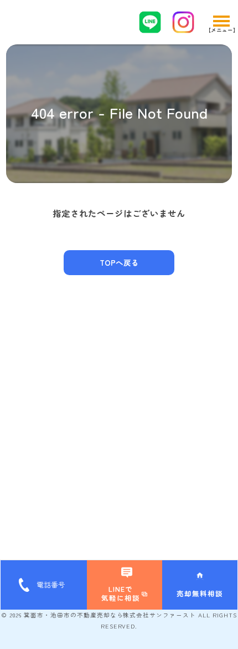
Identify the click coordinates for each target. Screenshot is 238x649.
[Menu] (221, 22)
